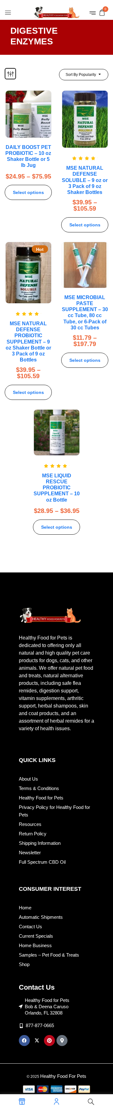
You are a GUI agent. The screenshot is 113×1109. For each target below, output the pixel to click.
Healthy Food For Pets (63, 1076)
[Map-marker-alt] (61, 1040)
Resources (30, 824)
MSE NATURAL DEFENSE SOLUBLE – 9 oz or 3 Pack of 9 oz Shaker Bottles (85, 180)
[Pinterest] (49, 1040)
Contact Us (30, 926)
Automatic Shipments (41, 917)
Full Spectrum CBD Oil (42, 862)
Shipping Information (40, 843)
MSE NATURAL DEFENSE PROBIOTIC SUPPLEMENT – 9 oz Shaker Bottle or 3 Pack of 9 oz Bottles (28, 341)
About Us (28, 779)
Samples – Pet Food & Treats (49, 955)
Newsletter (30, 852)
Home (25, 907)
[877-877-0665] (21, 1025)
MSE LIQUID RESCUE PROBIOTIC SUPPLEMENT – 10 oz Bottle (57, 488)
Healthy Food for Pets (41, 797)
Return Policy (32, 833)
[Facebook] (24, 1040)
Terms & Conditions (39, 788)
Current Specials (36, 936)
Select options (28, 192)
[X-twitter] (36, 1040)
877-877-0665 (40, 1025)
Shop (24, 964)
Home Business (35, 945)
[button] (102, 12)
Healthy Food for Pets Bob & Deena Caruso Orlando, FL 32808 (47, 1006)
